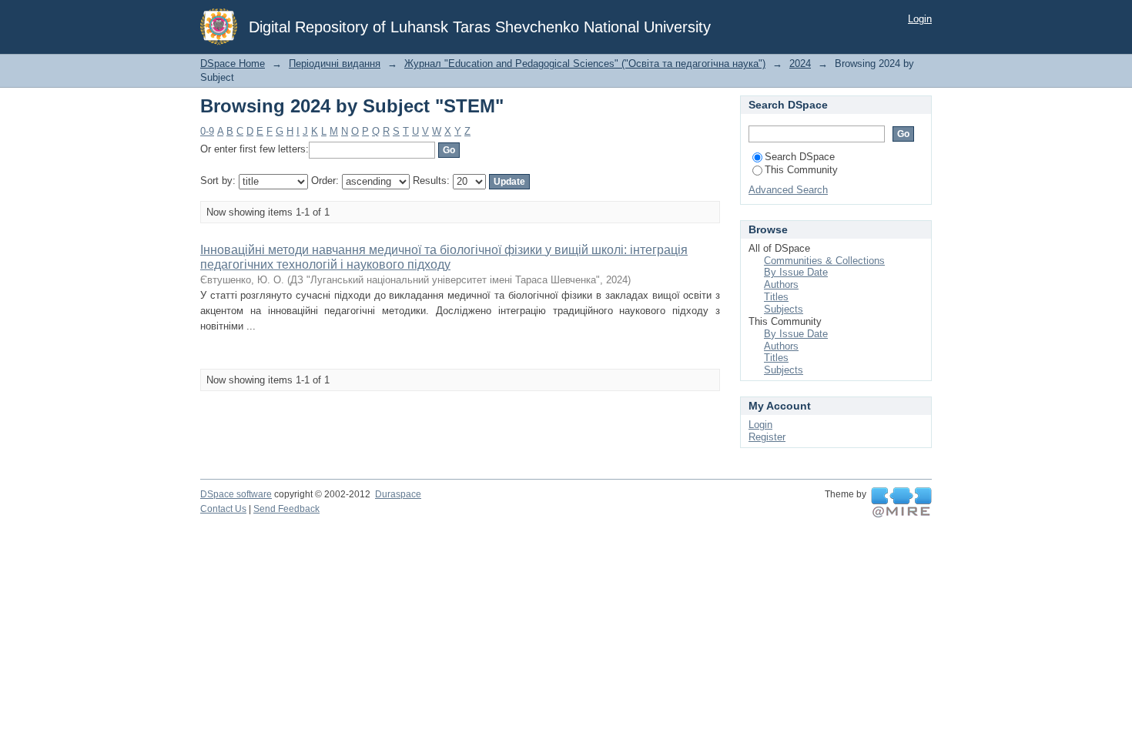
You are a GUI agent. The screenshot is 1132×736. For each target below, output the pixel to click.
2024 (800, 63)
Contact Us (223, 508)
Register (767, 437)
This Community (801, 170)
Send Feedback (286, 508)
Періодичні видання (334, 63)
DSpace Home (232, 63)
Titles (776, 297)
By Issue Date (796, 272)
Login (920, 19)
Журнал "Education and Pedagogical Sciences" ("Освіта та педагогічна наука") (584, 63)
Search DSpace (800, 156)
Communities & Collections (824, 260)
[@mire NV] (901, 502)
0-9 (207, 131)
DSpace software (236, 494)
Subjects (783, 309)
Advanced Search (788, 190)
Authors (781, 284)
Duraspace (398, 494)
